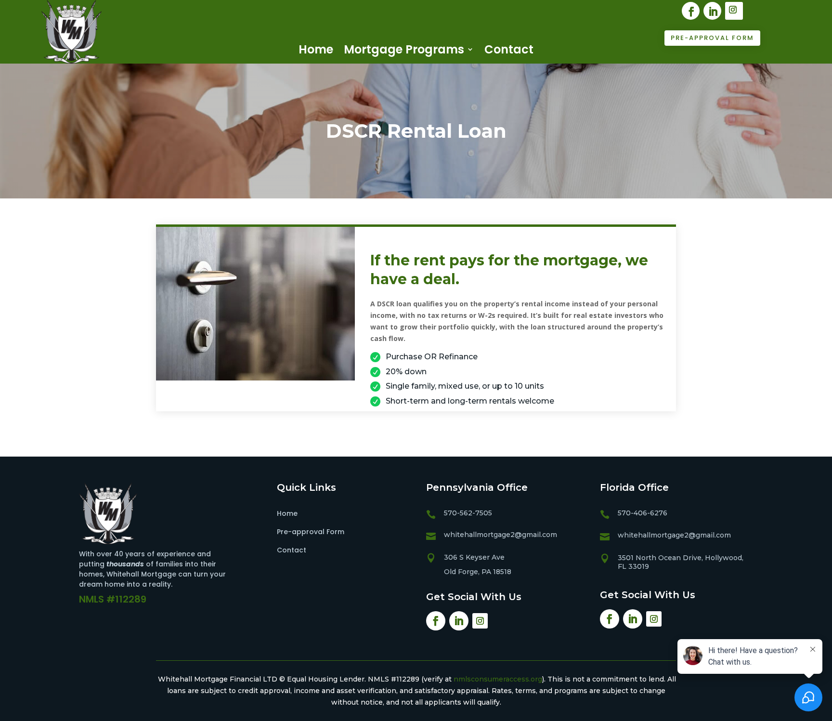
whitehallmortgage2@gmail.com (500, 534)
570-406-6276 (642, 513)
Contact (508, 49)
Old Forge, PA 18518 (477, 571)
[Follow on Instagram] (734, 11)
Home (316, 49)
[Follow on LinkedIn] (712, 11)
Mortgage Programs (404, 49)
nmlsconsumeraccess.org (498, 679)
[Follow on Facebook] (691, 11)
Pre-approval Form (712, 37)
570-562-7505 (468, 513)
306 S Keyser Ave (474, 557)
